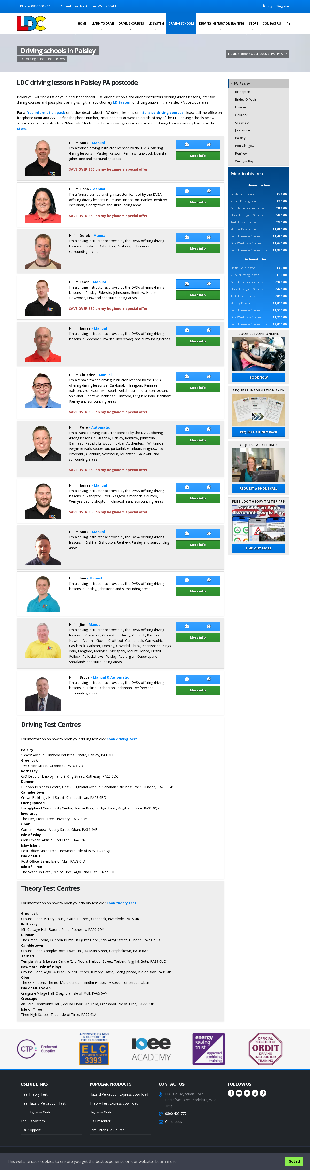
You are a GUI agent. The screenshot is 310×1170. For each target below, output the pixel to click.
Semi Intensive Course (107, 1130)
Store (253, 24)
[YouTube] (239, 1093)
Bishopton (242, 92)
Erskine (240, 107)
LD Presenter (100, 1121)
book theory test (121, 903)
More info (198, 155)
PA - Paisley (242, 83)
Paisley (240, 138)
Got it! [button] (294, 1161)
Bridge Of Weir (245, 99)
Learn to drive (102, 24)
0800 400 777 (175, 1113)
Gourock (241, 115)
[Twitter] (247, 1093)
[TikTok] (263, 1093)
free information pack (45, 112)
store (21, 128)
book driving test (122, 739)
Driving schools (181, 24)
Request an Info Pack (258, 432)
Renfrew (241, 154)
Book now (258, 377)
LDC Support (31, 1130)
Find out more (258, 548)
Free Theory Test (34, 1094)
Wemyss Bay (244, 161)
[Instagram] (255, 1093)
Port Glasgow (244, 146)
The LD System (33, 1121)
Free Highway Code (36, 1112)
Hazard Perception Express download (119, 1094)
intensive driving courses (162, 112)
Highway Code (101, 1112)
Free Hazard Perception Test (43, 1103)
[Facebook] (231, 1093)
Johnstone (242, 130)
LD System (156, 24)
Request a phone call (258, 488)
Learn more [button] (166, 1161)
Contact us (272, 24)
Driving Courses (131, 24)
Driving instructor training (221, 24)
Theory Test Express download (114, 1103)
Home (82, 24)
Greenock (242, 123)
